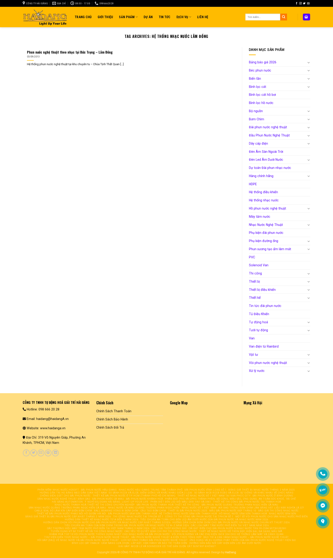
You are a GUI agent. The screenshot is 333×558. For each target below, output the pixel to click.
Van (252, 338)
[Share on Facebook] (26, 452)
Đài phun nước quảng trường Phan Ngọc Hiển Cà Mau (240, 504)
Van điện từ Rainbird (264, 346)
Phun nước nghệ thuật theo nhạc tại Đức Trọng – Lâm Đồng (70, 52)
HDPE (253, 184)
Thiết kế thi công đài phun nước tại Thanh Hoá (247, 501)
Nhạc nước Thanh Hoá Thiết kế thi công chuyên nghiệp (95, 504)
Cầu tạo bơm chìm (153, 510)
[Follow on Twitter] (304, 3)
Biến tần (255, 78)
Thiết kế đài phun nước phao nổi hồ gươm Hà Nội (71, 513)
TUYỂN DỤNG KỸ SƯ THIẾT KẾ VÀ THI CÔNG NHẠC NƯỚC (87, 531)
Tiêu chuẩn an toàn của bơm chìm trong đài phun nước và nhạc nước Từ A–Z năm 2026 (126, 525)
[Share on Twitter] (33, 452)
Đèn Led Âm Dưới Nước (266, 159)
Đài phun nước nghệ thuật (268, 127)
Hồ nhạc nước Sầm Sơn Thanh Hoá (243, 513)
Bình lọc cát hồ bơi (262, 94)
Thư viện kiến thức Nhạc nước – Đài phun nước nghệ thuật (86, 537)
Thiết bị (254, 281)
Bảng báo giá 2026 (262, 62)
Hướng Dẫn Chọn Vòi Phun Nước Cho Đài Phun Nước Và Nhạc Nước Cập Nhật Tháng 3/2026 (106, 522)
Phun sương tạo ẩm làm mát (270, 249)
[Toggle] (308, 62)
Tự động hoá (258, 322)
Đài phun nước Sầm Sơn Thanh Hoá (132, 513)
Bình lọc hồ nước (261, 103)
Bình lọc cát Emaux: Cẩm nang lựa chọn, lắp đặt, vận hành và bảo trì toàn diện (129, 543)
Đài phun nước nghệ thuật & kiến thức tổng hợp (166, 537)
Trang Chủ (83, 17)
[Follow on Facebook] (296, 3)
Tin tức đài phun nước (265, 306)
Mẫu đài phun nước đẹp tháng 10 (232, 510)
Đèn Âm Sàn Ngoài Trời (266, 151)
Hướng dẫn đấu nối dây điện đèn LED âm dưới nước (225, 543)
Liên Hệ (202, 17)
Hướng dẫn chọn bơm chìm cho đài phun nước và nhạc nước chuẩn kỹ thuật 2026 (231, 522)
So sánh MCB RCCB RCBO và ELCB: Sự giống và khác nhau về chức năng (243, 492)
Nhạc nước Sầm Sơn (282, 513)
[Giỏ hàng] (306, 17)
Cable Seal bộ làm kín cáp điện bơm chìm (63, 510)
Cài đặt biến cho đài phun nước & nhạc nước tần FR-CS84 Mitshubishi (237, 528)
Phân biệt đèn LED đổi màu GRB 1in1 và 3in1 (180, 501)
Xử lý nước (257, 371)
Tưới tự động (258, 330)
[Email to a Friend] (41, 452)
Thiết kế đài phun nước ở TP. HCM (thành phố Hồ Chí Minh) (134, 495)
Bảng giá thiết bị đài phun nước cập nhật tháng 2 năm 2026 (68, 516)
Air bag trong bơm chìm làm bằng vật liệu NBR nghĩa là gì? (261, 507)
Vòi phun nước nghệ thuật (268, 363)
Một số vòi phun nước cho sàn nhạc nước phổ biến (271, 516)
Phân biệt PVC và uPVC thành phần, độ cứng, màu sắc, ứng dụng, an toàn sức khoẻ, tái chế (230, 498)
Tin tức (165, 17)
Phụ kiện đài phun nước (266, 233)
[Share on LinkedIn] (55, 452)
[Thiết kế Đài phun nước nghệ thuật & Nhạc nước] (45, 17)
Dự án (148, 17)
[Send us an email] (308, 3)
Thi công (255, 273)
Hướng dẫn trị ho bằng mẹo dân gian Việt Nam (73, 492)
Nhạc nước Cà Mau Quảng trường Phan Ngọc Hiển (144, 507)
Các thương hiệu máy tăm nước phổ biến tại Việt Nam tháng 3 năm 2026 (98, 528)
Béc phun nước (260, 70)
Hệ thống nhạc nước (264, 200)
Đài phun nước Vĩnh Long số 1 (205, 489)
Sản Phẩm (127, 17)
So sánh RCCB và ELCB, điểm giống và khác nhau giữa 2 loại (150, 492)
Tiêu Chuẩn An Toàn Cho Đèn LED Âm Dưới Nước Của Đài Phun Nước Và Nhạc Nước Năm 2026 (204, 519)
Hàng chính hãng (261, 176)
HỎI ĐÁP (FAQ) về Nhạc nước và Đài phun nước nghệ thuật (78, 540)
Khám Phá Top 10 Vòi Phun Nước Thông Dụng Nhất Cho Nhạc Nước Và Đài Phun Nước (109, 534)
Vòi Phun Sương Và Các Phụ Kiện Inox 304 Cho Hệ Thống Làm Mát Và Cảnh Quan (228, 534)
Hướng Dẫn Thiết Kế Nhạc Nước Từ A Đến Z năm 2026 (101, 519)
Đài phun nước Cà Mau (108, 498)
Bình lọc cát (257, 87)
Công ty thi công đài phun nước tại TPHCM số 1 (199, 516)
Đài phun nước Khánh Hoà (144, 498)
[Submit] (283, 17)
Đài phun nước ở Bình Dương (273, 495)
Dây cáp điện (258, 143)
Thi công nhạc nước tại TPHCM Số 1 (138, 516)
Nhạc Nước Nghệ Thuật (266, 225)
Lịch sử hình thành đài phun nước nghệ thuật (154, 540)
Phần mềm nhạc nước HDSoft (58, 489)
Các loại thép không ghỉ (169, 528)
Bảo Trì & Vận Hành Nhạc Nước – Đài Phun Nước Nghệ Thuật (246, 537)
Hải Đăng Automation (67, 501)
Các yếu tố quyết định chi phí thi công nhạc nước (160, 531)
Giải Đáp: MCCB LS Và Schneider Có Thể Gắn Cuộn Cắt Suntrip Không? (167, 546)
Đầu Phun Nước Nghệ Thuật (269, 135)
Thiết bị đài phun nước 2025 (187, 510)
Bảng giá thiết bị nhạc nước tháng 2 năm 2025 (261, 489)
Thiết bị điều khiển (262, 289)
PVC (252, 257)
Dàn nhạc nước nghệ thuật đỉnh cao (63, 498)
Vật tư (253, 354)
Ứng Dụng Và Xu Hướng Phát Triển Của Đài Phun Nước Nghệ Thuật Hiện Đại (243, 540)
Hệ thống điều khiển (263, 192)
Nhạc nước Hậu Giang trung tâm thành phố (150, 489)
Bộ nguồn (256, 111)
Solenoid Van (258, 265)
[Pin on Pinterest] (48, 452)
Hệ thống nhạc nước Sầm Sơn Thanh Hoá (188, 513)
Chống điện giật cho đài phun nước (65, 495)
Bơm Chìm (256, 119)
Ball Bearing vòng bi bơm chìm (116, 510)
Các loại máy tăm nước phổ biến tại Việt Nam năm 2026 (230, 525)
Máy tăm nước (259, 216)
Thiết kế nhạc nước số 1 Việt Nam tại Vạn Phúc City (214, 495)
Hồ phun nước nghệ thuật (267, 208)
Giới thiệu (105, 17)
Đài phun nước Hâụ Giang (99, 489)
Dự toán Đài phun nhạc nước (270, 168)
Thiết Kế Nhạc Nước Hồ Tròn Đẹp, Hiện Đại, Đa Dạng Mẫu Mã (240, 531)
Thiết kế (255, 297)
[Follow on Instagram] (300, 3)
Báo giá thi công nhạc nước (278, 510)
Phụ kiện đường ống (263, 241)
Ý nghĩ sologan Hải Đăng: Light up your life (116, 501)
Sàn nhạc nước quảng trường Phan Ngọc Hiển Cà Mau (67, 507)
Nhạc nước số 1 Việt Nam (199, 507)
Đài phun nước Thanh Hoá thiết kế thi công (168, 504)
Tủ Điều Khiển (259, 314)
